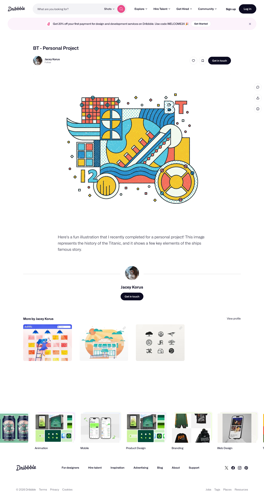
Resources (241, 489)
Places (227, 489)
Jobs (208, 489)
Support (194, 467)
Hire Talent (160, 8)
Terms (43, 489)
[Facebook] (233, 467)
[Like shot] (193, 60)
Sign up (231, 9)
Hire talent (95, 467)
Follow (48, 62)
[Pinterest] (246, 467)
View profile (234, 318)
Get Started (201, 23)
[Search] (121, 9)
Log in (247, 8)
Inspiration (117, 467)
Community (206, 8)
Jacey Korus (52, 59)
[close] (250, 24)
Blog (160, 467)
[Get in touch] (49, 354)
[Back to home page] (16, 8)
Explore (139, 8)
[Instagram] (239, 467)
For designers (70, 467)
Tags (217, 489)
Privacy (54, 489)
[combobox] (67, 9)
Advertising (141, 467)
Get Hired (182, 8)
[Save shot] (203, 60)
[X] (226, 467)
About (176, 467)
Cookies (67, 489)
